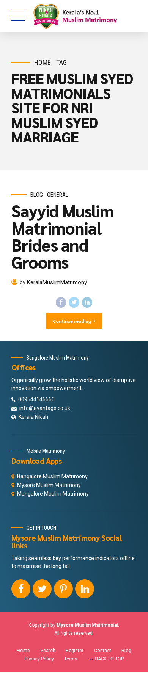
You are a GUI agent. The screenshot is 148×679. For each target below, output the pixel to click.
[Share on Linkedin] (87, 302)
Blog (36, 194)
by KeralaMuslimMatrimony (53, 282)
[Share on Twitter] (74, 302)
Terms (70, 659)
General (57, 194)
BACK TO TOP (109, 659)
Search (48, 650)
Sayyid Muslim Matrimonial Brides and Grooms (62, 235)
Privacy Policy (39, 659)
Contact (102, 650)
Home (42, 62)
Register (74, 650)
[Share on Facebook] (61, 302)
